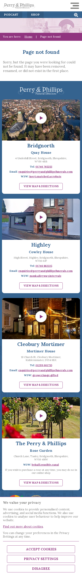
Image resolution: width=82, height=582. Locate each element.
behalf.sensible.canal (45, 464)
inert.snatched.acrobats (45, 176)
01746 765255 (43, 166)
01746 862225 (43, 266)
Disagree (41, 568)
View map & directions (41, 186)
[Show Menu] (74, 6)
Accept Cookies (41, 549)
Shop (35, 14)
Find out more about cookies (23, 526)
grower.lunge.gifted (45, 375)
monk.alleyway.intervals (45, 276)
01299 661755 (43, 365)
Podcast (11, 14)
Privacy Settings (41, 559)
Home (28, 36)
